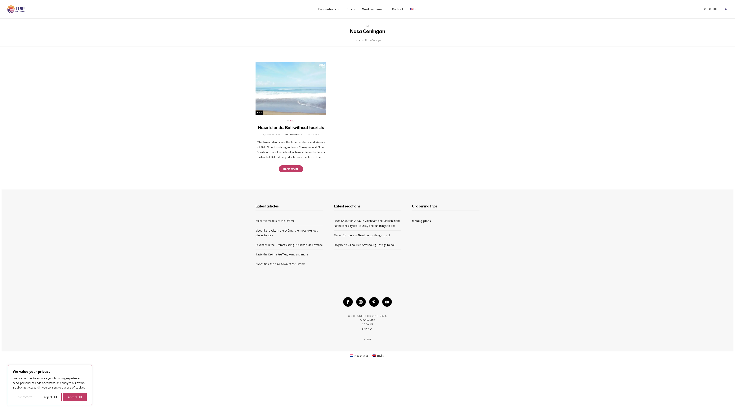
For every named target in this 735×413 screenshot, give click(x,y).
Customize (25, 397)
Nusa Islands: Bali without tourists (291, 127)
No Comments (293, 134)
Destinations (327, 9)
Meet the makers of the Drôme (275, 221)
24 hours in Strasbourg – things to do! (366, 235)
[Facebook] (348, 302)
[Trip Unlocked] (15, 9)
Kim (336, 235)
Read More (290, 168)
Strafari (338, 245)
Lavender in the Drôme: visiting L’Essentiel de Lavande (289, 245)
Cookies (367, 324)
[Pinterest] (374, 302)
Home (357, 40)
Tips (349, 9)
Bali (259, 112)
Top (368, 339)
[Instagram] (361, 302)
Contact (397, 9)
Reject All (50, 397)
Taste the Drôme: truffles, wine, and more (282, 254)
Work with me (372, 9)
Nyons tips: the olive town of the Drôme (280, 264)
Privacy (367, 328)
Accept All (75, 397)
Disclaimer (367, 320)
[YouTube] (387, 302)
